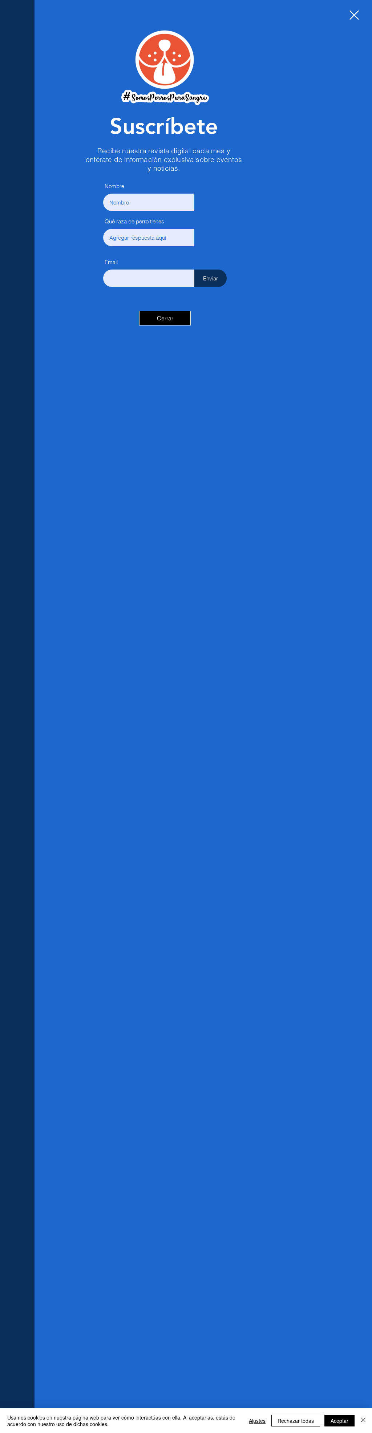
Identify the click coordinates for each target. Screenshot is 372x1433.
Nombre (114, 186)
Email (111, 262)
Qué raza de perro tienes (134, 221)
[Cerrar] (363, 1420)
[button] (354, 15)
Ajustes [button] (257, 1420)
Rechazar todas (296, 1420)
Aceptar (339, 1420)
